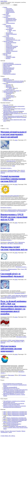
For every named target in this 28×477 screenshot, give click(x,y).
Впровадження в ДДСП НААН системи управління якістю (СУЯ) (14, 217)
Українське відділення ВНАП (10, 387)
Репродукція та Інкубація (12, 46)
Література (8, 52)
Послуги (7, 431)
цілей (13, 165)
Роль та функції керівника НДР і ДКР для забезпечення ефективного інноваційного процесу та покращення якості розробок (13, 307)
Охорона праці (9, 49)
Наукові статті (6, 66)
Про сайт (5, 54)
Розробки (18, 431)
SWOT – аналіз (12, 30)
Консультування (7, 53)
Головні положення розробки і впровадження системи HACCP (13, 178)
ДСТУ (7, 94)
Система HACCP (10, 48)
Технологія (8, 43)
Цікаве (7, 13)
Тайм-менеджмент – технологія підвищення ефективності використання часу (13, 112)
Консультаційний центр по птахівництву (12, 383)
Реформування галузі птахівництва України (13, 81)
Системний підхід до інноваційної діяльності (12, 274)
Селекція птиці (9, 95)
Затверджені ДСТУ (10, 38)
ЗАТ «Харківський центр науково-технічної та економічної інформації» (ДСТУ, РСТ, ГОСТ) (14, 393)
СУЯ (10, 31)
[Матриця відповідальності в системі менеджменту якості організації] (5, 149)
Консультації (13, 431)
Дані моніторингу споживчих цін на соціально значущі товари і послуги (14, 401)
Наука (4, 24)
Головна (5, 7)
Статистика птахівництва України (11, 90)
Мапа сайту (6, 14)
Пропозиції (8, 56)
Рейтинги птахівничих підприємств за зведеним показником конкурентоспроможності (14, 406)
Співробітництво (10, 10)
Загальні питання (10, 96)
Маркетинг (8, 26)
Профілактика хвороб (11, 47)
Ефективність (4, 171)
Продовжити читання (6, 168)
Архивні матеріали (10, 23)
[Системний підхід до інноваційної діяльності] (5, 288)
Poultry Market (4, 1)
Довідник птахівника (8, 41)
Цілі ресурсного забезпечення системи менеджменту (11, 348)
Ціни (7, 21)
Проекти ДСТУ (9, 37)
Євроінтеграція (9, 9)
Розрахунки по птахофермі (9, 74)
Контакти (8, 58)
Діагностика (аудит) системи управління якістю (14, 248)
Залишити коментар (18, 243)
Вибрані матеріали (10, 12)
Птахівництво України (11, 19)
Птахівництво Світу (10, 18)
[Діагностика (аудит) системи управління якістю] (4, 259)
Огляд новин (9, 8)
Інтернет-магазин (7, 70)
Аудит (22, 269)
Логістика (11, 28)
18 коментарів (22, 211)
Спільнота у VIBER (10, 57)
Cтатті (7, 35)
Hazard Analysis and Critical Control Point (10, 195)
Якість (18, 171)
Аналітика (5, 17)
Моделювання (9, 32)
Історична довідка (7, 100)
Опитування (6, 98)
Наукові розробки (7, 71)
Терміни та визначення (11, 34)
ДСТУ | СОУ (6, 36)
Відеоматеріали (6, 72)
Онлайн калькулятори (11, 42)
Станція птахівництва (8, 63)
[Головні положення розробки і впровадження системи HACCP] (5, 193)
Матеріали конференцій (8, 67)
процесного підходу (11, 160)
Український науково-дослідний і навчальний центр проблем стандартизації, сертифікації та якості (15, 390)
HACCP (23, 170)
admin (16, 140)
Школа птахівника (7, 65)
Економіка (8, 25)
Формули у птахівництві (11, 51)
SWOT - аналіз (11, 295)
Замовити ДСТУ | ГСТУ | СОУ (13, 40)
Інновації (8, 15)
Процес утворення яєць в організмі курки (13, 116)
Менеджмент (9, 29)
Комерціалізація (15, 296)
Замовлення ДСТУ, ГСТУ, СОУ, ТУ (11, 388)
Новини (5, 78)
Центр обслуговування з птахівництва (12, 64)
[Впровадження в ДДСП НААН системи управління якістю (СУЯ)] (5, 231)
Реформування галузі (11, 20)
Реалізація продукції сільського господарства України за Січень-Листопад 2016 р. (13, 404)
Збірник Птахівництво (8, 69)
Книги (10, 432)
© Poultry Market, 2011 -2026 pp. (8, 435)
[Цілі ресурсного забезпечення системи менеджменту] (5, 363)
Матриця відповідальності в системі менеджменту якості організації (13, 134)
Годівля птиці (9, 45)
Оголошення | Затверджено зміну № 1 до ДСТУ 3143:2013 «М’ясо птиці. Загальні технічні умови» (15, 427)
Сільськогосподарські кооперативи (14, 82)
